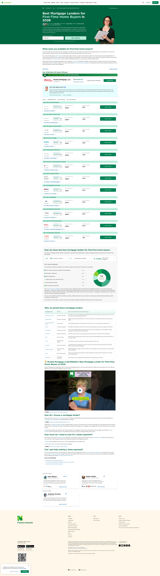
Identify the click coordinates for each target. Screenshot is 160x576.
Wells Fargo (47, 357)
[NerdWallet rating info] (100, 81)
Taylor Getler (69, 23)
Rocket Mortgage (49, 349)
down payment (62, 437)
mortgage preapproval (56, 424)
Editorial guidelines (72, 527)
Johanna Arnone (80, 23)
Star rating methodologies (74, 529)
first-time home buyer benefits (92, 452)
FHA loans (58, 55)
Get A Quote (75, 38)
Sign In (148, 2)
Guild (46, 326)
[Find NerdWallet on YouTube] (122, 545)
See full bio (62, 486)
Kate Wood (56, 23)
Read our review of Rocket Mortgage (58, 412)
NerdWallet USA (73, 569)
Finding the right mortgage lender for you (59, 422)
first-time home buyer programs (81, 62)
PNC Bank (47, 333)
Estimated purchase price (47, 35)
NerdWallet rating (78, 81)
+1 (47, 24)
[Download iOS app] (21, 546)
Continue (24, 571)
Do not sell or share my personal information (129, 527)
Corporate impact (72, 523)
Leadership (70, 520)
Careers (70, 522)
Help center (96, 518)
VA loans (75, 61)
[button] (80, 390)
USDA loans (54, 444)
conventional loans (97, 437)
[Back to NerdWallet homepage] (43, 8)
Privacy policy (122, 522)
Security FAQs (96, 520)
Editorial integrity (114, 69)
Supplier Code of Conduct (124, 520)
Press (69, 533)
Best (54, 8)
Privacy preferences (123, 525)
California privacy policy (124, 523)
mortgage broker (48, 419)
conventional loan (56, 58)
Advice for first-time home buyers (54, 464)
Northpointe (48, 330)
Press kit (70, 534)
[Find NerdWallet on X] (120, 545)
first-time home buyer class (66, 455)
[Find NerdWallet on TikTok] (129, 545)
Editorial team (71, 531)
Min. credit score (61, 99)
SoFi (46, 337)
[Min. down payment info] (85, 107)
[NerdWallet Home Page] (6, 2)
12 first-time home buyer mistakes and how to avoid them (60, 462)
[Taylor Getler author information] (45, 24)
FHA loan (46, 441)
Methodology (45, 69)
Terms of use (121, 518)
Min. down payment (71, 99)
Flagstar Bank (48, 319)
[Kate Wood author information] (43, 24)
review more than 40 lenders (53, 288)
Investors (70, 536)
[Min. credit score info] (72, 106)
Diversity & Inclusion (72, 525)
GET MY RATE (108, 107)
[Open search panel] (143, 2)
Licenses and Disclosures (82, 548)
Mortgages (48, 8)
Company (70, 518)
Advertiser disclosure (114, 8)
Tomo (46, 353)
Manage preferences (14, 571)
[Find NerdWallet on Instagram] (124, 545)
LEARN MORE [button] (110, 80)
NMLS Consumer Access (72, 548)
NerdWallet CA (84, 569)
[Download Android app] (30, 546)
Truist (46, 341)
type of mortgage (59, 418)
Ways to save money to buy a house (58, 446)
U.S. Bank (47, 345)
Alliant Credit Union (49, 315)
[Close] (28, 565)
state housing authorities (54, 454)
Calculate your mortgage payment (54, 460)
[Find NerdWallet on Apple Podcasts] (127, 545)
